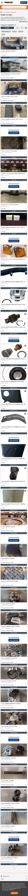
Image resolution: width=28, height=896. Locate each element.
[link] (14, 43)
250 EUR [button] (3, 231)
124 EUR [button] (3, 385)
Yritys (2, 879)
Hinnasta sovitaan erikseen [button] (7, 77)
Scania (7, 12)
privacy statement (5, 889)
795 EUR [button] (3, 177)
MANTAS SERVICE (13, 533)
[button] (7, 28)
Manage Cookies (13, 888)
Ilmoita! (24, 2)
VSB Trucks (14, 80)
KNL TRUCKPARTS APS (14, 57)
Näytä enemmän (23, 21)
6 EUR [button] (2, 508)
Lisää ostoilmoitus (13, 133)
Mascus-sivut (6, 876)
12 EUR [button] (3, 285)
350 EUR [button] (3, 155)
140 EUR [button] (3, 208)
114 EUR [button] (3, 55)
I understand (14, 893)
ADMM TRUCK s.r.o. (14, 288)
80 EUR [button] (3, 263)
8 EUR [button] (2, 308)
